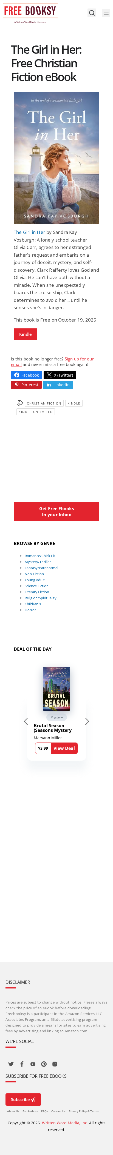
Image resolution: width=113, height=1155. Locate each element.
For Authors (30, 1111)
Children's (33, 603)
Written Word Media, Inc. (65, 1122)
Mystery (56, 717)
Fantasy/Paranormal (41, 567)
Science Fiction (37, 585)
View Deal (64, 748)
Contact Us (58, 1111)
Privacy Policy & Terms (84, 1111)
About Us (13, 1111)
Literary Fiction (37, 591)
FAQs (44, 1111)
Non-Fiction (34, 573)
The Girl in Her (29, 232)
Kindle (25, 334)
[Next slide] (87, 721)
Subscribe (20, 1099)
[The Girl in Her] (56, 158)
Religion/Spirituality (40, 597)
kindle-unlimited (36, 412)
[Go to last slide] (25, 721)
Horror (30, 609)
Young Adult (35, 579)
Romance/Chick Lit (40, 555)
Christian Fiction (44, 403)
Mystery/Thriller (38, 561)
